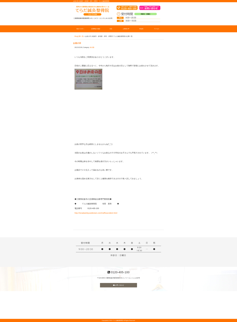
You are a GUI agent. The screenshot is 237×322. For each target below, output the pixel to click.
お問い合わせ (119, 285)
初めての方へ (80, 28)
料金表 (141, 28)
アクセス (156, 28)
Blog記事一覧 (79, 36)
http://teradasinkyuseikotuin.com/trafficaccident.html (96, 213)
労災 (111, 28)
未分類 (92, 47)
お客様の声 (126, 28)
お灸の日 (77, 43)
